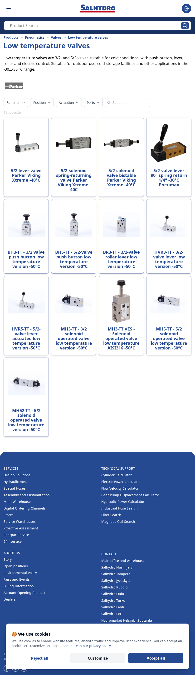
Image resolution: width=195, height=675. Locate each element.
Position (39, 102)
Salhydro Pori (111, 613)
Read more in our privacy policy (85, 645)
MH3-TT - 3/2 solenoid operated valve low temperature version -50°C (74, 338)
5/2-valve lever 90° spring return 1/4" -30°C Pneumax (169, 177)
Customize (98, 658)
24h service (13, 541)
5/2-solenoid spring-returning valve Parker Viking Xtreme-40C (74, 180)
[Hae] (185, 25)
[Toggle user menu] (186, 8)
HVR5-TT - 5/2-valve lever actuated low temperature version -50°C (26, 338)
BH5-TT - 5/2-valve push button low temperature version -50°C (74, 259)
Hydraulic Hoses (16, 481)
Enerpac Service (16, 535)
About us (12, 553)
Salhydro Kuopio (114, 587)
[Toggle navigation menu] (8, 8)
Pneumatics (34, 37)
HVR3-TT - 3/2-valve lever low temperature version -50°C (169, 259)
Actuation (66, 102)
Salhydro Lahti (112, 607)
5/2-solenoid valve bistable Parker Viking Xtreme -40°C (121, 177)
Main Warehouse (17, 501)
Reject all (39, 658)
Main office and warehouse (123, 560)
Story (8, 559)
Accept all (156, 658)
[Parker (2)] (14, 85)
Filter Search (111, 515)
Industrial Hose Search (119, 508)
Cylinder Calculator (116, 475)
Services (11, 468)
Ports (91, 102)
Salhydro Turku (113, 600)
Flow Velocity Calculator (120, 488)
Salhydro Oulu (112, 594)
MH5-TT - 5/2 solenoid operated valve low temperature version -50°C (169, 338)
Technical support (118, 468)
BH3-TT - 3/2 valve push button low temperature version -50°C (26, 259)
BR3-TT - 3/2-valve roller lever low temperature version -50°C (121, 259)
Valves (56, 37)
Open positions (16, 566)
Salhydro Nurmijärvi (117, 567)
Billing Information (19, 586)
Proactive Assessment (21, 528)
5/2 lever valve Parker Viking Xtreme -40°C (26, 175)
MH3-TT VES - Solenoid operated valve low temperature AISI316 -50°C (121, 338)
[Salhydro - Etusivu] (97, 8)
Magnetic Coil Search (118, 521)
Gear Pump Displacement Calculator (130, 495)
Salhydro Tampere (115, 574)
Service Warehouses (20, 521)
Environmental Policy (20, 572)
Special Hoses (14, 488)
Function (13, 102)
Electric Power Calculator (121, 481)
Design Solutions (17, 475)
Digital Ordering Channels (25, 508)
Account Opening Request (24, 592)
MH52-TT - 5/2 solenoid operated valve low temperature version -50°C (26, 420)
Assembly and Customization (27, 495)
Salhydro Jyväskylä (115, 580)
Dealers (10, 599)
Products (11, 37)
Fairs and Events (17, 579)
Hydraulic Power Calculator (122, 501)
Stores (9, 515)
